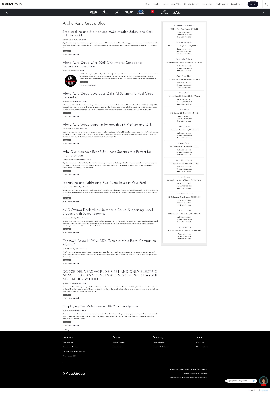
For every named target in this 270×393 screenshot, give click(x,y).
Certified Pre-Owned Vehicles (74, 351)
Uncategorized (74, 54)
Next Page (66, 330)
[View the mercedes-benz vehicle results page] (105, 12)
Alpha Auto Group (81, 101)
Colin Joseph (82, 39)
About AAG (175, 4)
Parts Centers (118, 347)
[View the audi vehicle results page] (165, 12)
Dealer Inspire (202, 378)
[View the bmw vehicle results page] (176, 12)
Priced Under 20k (69, 356)
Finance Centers (159, 342)
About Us (200, 342)
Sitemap (193, 369)
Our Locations (201, 347)
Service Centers (119, 342)
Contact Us (185, 369)
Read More (67, 51)
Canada (156, 4)
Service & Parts (236, 4)
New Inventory (207, 4)
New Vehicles (68, 342)
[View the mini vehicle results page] (117, 12)
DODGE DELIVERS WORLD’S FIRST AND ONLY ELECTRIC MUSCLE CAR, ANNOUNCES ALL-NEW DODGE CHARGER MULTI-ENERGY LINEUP (110, 275)
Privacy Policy (174, 369)
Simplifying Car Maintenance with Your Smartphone (100, 306)
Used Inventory (221, 4)
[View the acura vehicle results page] (153, 12)
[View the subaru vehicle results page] (129, 12)
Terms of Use (202, 369)
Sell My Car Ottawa (190, 4)
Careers (165, 4)
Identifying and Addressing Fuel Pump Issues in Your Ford (104, 183)
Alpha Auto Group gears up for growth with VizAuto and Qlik (107, 124)
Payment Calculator (160, 347)
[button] (266, 4)
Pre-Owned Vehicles (70, 347)
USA (147, 4)
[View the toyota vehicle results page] (141, 12)
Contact (253, 4)
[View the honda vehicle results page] (93, 12)
